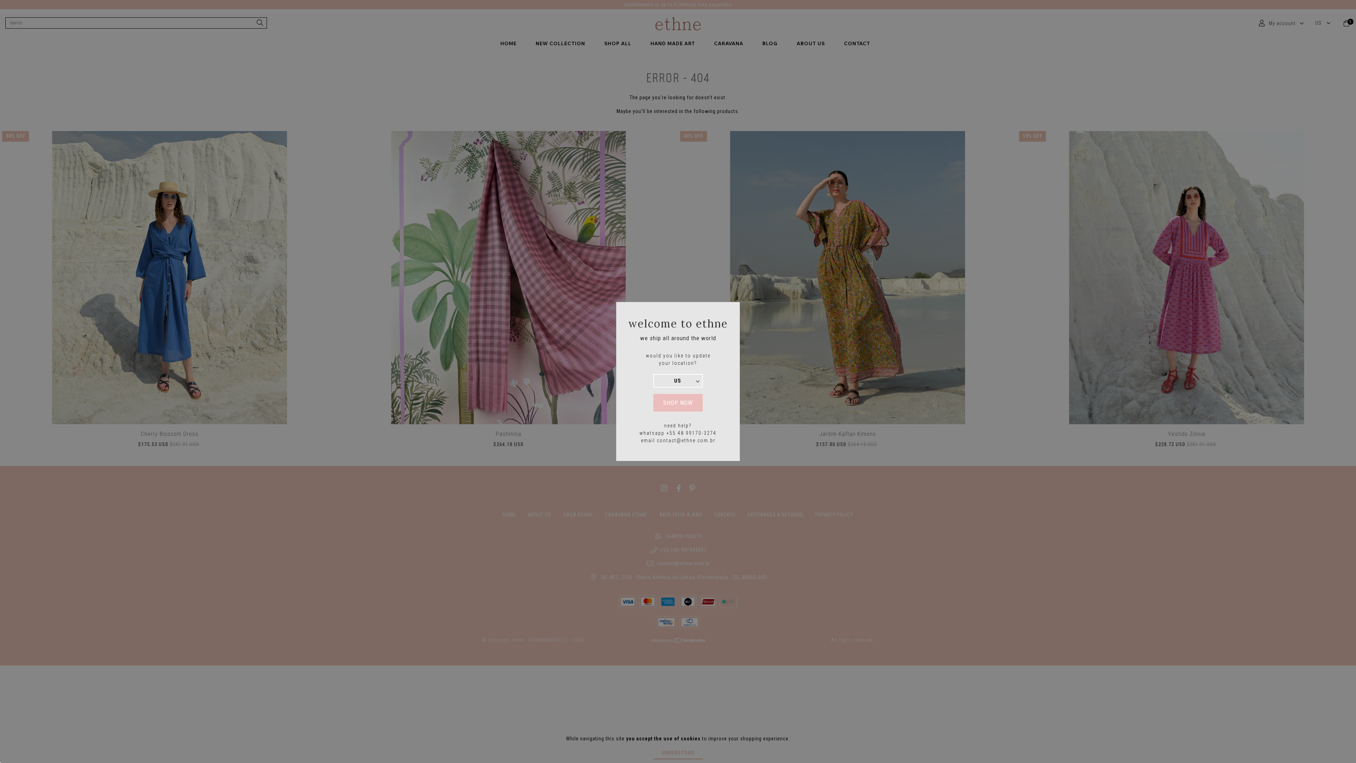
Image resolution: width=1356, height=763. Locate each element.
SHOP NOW (678, 402)
